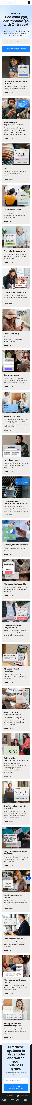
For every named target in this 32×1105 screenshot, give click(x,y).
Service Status (25, 1100)
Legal (13, 1100)
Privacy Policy (17, 1100)
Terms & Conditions (4, 1100)
